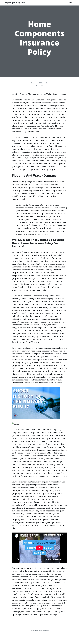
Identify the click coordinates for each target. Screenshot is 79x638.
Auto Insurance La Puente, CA (41, 111)
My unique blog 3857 (15, 2)
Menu (70, 2)
